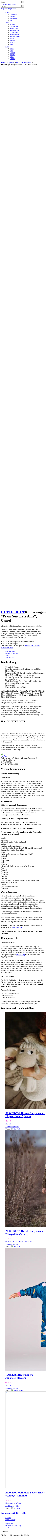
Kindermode (14, 30)
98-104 (12, 1241)
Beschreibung (10, 651)
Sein (11, 51)
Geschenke (14, 26)
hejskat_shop (20, 955)
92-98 (7, 1503)
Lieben (12, 53)
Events (7, 12)
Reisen (12, 59)
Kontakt (8, 1518)
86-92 (7, 1241)
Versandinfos (10, 657)
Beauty (12, 43)
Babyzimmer (14, 34)
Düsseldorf (14, 14)
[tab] (25, 651)
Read (7, 47)
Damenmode (14, 32)
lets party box (18, 1390)
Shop (7, 22)
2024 (11, 20)
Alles (12, 49)
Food (12, 45)
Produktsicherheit (11, 653)
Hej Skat (4, 756)
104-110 (12, 1503)
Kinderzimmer (15, 36)
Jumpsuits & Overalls (23, 62)
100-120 (8, 1385)
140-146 (29, 1241)
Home (12, 39)
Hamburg (13, 16)
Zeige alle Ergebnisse (8, 4)
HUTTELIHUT (13, 612)
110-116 (8, 1124)
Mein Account (10, 1520)
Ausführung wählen (12, 1127)
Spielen (12, 41)
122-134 (23, 1241)
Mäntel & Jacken (7, 648)
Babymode (14, 28)
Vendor (7, 655)
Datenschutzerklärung (13, 1525)
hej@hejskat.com (18, 927)
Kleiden (12, 55)
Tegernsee (13, 18)
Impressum (9, 1523)
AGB (7, 1527)
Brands (12, 24)
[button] (17, 642)
